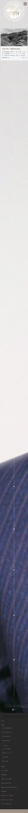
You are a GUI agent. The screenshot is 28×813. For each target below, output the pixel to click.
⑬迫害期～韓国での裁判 (6, 783)
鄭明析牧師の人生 (5, 57)
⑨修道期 (3, 766)
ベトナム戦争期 (4, 745)
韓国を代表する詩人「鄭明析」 (7, 795)
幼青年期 (3, 725)
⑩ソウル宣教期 (4, 770)
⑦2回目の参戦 (5, 757)
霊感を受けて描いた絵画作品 (7, 799)
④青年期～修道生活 (6, 740)
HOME (2, 721)
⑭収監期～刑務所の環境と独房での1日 (9, 787)
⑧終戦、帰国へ (5, 761)
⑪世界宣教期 (3, 774)
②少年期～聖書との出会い (7, 732)
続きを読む (23, 55)
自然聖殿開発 (3, 791)
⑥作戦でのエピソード (6, 753)
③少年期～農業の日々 (6, 736)
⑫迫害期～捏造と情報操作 (6, 779)
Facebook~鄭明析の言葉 (6, 804)
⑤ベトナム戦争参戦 (6, 748)
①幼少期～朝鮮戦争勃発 (11, 49)
